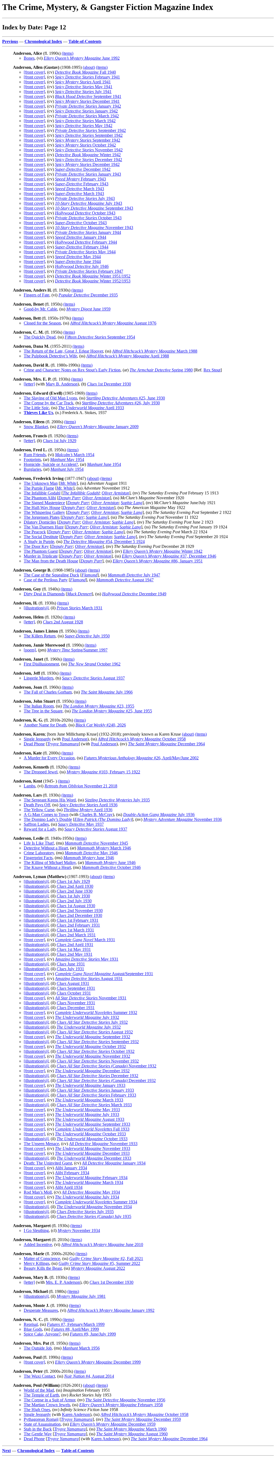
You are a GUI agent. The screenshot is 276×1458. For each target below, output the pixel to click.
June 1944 (78, 261)
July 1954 (67, 469)
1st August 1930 (76, 905)
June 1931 (71, 964)
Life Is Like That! (39, 843)
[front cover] (34, 72)
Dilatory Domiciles (40, 522)
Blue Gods (33, 1329)
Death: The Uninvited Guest (48, 1163)
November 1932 (92, 1056)
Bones (29, 58)
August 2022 (98, 1268)
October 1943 (85, 213)
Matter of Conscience (42, 1258)
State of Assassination (42, 1424)
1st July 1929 (59, 440)
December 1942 (88, 159)
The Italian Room (39, 706)
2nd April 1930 (75, 886)
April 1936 (88, 805)
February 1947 (89, 271)
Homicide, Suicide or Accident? (51, 464)
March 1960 (131, 1429)
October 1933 (90, 1134)
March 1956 (81, 1348)
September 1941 (88, 96)
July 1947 (134, 575)
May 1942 (83, 125)
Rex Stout (211, 370)
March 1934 (89, 1182)
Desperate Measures (41, 1310)
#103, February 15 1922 (103, 772)
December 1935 (88, 295)
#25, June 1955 (112, 711)
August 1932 (95, 1032)
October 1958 (142, 739)
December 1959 (142, 1419)
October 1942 (85, 145)
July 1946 (82, 266)
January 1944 (88, 232)
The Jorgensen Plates (42, 517)
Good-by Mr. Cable (40, 309)
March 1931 (79, 608)
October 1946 (111, 867)
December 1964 (166, 744)
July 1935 (117, 800)
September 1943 (94, 208)
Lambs (29, 786)
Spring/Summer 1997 (77, 650)
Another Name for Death (45, 725)
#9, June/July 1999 (93, 1334)
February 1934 (72, 1172)
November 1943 (94, 227)
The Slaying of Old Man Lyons (50, 398)
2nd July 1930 (74, 901)
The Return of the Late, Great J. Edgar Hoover (63, 351)
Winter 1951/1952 (92, 276)
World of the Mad (39, 1390)
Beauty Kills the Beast (43, 1268)
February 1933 (96, 1095)
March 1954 (74, 454)
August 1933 (89, 1119)
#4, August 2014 (89, 1376)
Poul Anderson (74, 739)
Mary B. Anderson (62, 384)
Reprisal (31, 1324)
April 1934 (68, 1187)
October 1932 (90, 1046)
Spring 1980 (161, 370)
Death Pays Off (37, 805)
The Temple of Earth (41, 1395)
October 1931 (74, 993)
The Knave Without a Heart (47, 867)
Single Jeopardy (37, 739)
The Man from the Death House (51, 561)
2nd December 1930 (79, 915)
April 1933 (91, 407)
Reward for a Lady (40, 829)
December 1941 (87, 101)
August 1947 (125, 580)
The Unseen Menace (41, 1143)
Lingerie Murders (38, 678)
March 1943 (79, 188)
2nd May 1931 (74, 954)
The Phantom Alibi (40, 498)
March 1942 (87, 116)
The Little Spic (36, 407)
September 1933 (92, 1124)
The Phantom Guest (41, 551)
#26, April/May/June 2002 (141, 758)
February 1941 (87, 77)
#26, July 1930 (121, 403)
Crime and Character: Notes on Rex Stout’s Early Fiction (72, 370)
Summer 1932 (96, 1012)
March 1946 (104, 848)
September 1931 (76, 988)
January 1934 (114, 1163)
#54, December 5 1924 (104, 541)
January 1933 (90, 1085)
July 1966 (107, 692)
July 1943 (85, 198)
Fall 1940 (85, 72)
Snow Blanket (36, 426)
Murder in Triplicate (41, 556)
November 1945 (96, 843)
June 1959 (88, 309)
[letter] (29, 384)
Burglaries (32, 469)
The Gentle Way (38, 1434)
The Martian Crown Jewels (47, 1404)
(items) (67, 53)
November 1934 (94, 1206)
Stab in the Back (38, 1429)
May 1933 (87, 1109)
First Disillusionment (41, 664)
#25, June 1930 (125, 398)
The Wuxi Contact (39, 1376)
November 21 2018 (80, 786)
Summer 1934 (96, 1202)
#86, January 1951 (158, 561)
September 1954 (100, 337)
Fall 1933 (92, 1129)
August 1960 (132, 1434)
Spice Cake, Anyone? (42, 1334)
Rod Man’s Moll (38, 1192)
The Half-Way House (42, 507)
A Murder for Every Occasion (49, 758)
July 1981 (81, 1296)
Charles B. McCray (96, 814)
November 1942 (89, 150)
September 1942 (90, 130)
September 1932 (92, 1036)
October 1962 (94, 664)
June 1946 (88, 857)
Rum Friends (35, 454)
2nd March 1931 (76, 935)
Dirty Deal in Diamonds (44, 594)
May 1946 (91, 853)
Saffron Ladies (36, 824)
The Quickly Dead (40, 337)
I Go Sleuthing (36, 1230)
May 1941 (83, 86)
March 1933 (89, 1100)
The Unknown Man (41, 483)
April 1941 (83, 82)
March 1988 (154, 351)
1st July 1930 (73, 896)
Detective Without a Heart (46, 848)
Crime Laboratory (39, 853)
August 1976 (113, 323)
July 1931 (70, 969)
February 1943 (80, 179)
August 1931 (89, 978)
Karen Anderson (76, 1414)
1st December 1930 (109, 384)
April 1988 (127, 356)
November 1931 (90, 998)
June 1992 (82, 58)
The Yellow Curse (39, 809)
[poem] (30, 650)
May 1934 (91, 1192)
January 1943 (88, 174)
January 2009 (98, 426)
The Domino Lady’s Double (48, 819)
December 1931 (76, 1007)
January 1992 (110, 1310)
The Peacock (35, 532)
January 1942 (88, 106)
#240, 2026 (100, 725)
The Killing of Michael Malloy (50, 862)
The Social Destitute (41, 536)
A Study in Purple (39, 541)
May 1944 (85, 252)
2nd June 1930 (74, 891)
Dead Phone (34, 744)
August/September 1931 (104, 973)
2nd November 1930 (80, 910)
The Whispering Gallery (44, 512)
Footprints (32, 459)
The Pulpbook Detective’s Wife (50, 356)
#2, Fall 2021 (106, 1258)
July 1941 (83, 91)
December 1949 (134, 594)
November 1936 (182, 819)
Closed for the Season (42, 323)
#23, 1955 (98, 706)
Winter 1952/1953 (92, 281)
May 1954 (67, 459)
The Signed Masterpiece (44, 502)
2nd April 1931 (75, 944)
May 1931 (86, 959)
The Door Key (36, 546)
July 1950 (87, 636)
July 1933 (87, 1114)
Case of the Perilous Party (46, 580)
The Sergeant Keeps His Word (50, 800)
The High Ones (37, 1409)
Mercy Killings (36, 1263)
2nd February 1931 (78, 925)
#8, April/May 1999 (75, 1329)
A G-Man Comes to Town (46, 814)
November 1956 (125, 1400)
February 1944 (86, 242)
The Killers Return (40, 636)
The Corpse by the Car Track (48, 403)
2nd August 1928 (63, 622)
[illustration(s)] (36, 608)
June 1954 (104, 464)
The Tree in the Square (43, 711)
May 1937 (81, 824)
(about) (89, 67)
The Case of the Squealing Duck (51, 575)
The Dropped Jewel (40, 772)
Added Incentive (38, 1244)
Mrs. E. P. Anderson (63, 1282)
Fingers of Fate (36, 295)
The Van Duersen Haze (44, 527)
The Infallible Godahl (42, 493)
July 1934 (87, 1197)
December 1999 (98, 1362)
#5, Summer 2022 (99, 1263)
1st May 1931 (74, 949)
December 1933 (92, 1153)
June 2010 (102, 1244)
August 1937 (93, 678)
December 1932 (92, 1070)
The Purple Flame (39, 488)
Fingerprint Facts (38, 857)
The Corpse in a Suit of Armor (49, 1400)
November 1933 (103, 1143)
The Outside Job (38, 1348)
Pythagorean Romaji (41, 1419)
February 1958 (121, 1404)
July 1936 (159, 814)
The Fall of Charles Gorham (48, 692)
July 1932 (87, 1017)
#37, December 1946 (169, 556)
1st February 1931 (77, 920)
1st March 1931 (75, 930)
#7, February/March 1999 (76, 1324)
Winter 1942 (88, 154)
